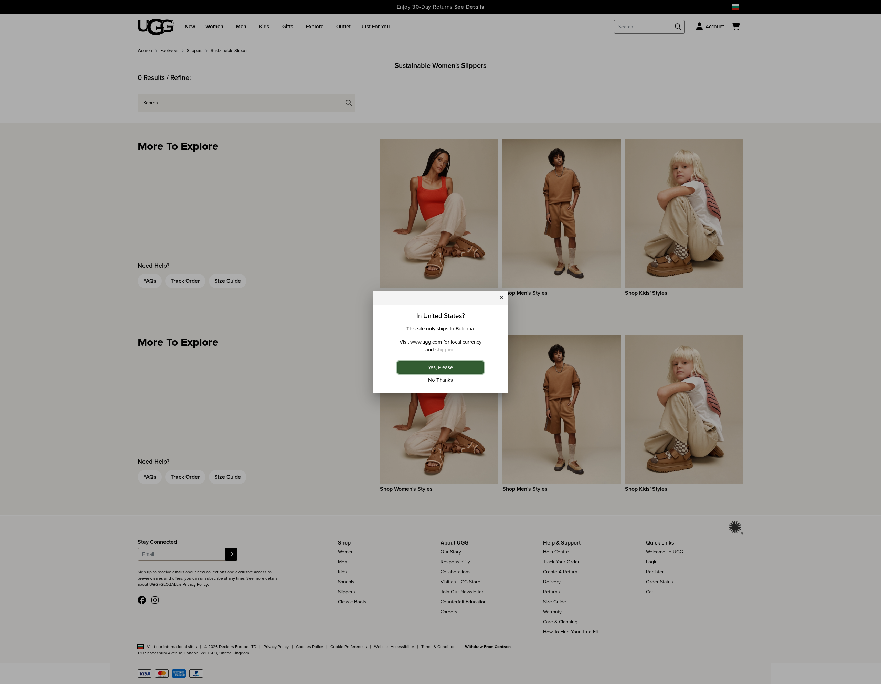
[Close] (501, 297)
